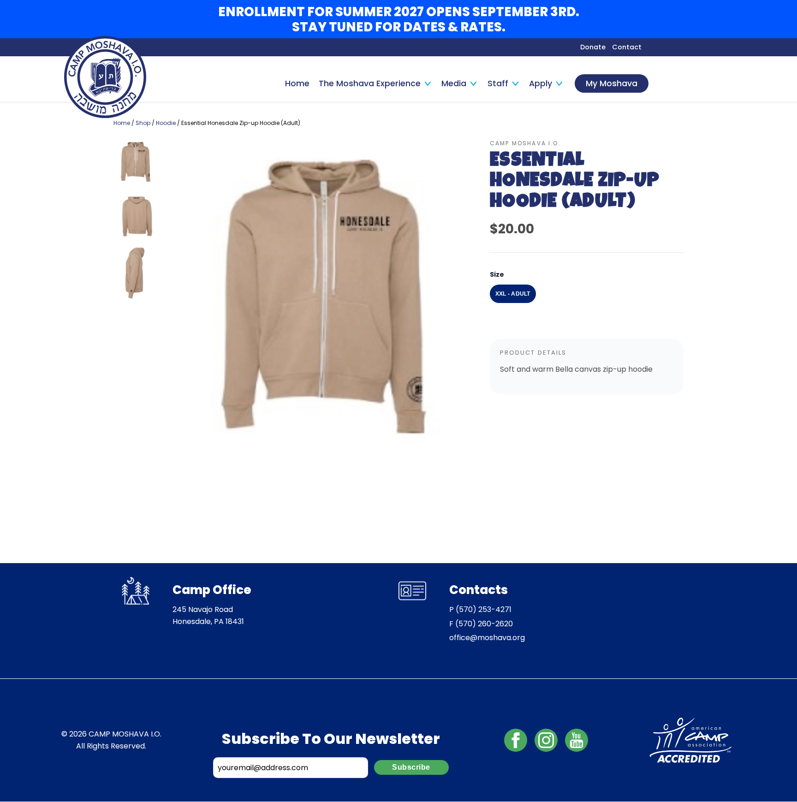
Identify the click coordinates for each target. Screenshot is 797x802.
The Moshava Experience (370, 83)
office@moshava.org (487, 637)
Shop (143, 123)
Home (297, 83)
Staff (498, 83)
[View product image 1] (135, 164)
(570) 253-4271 (484, 609)
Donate (593, 47)
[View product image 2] (135, 218)
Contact (627, 47)
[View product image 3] (135, 274)
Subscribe (411, 767)
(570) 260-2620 (484, 623)
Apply (540, 83)
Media (453, 83)
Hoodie (166, 123)
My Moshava (611, 83)
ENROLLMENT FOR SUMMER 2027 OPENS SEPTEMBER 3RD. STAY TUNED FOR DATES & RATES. (398, 19)
